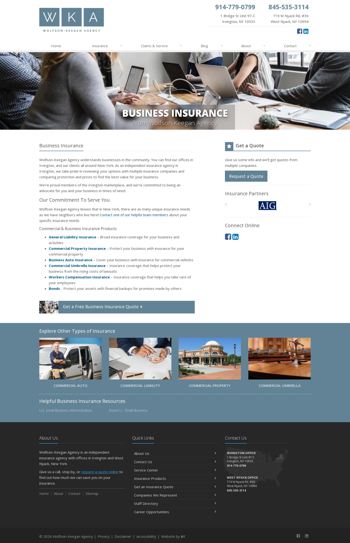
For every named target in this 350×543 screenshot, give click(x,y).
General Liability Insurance (72, 237)
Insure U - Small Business (128, 410)
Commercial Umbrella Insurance (77, 265)
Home (56, 45)
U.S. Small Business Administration (65, 410)
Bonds (54, 288)
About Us (141, 453)
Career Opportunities (151, 511)
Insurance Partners (247, 193)
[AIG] (268, 205)
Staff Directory (146, 503)
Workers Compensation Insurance (79, 277)
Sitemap (92, 493)
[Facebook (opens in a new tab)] (299, 31)
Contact (297, 45)
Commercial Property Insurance (77, 248)
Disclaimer (123, 536)
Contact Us (143, 461)
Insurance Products (150, 478)
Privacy (104, 536)
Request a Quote (246, 176)
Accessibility (146, 536)
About (253, 45)
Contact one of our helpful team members (134, 214)
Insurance (107, 45)
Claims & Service (161, 45)
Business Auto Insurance (70, 259)
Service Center (146, 470)
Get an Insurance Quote (153, 486)
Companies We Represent (155, 495)
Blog (211, 45)
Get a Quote (101, 306)
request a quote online (99, 471)
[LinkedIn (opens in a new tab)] (305, 31)
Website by (173, 536)
